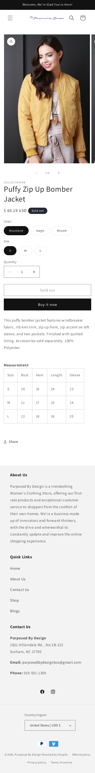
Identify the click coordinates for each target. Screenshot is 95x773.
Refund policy (81, 754)
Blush (64, 231)
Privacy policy (36, 762)
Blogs (15, 610)
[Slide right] (58, 173)
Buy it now (47, 304)
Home (15, 568)
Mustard (19, 231)
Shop (14, 600)
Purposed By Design (28, 754)
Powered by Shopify (55, 754)
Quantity (10, 262)
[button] (10, 18)
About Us (18, 579)
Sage (43, 231)
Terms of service (61, 762)
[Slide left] (36, 173)
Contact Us (19, 589)
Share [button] (13, 441)
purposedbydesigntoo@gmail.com (51, 662)
